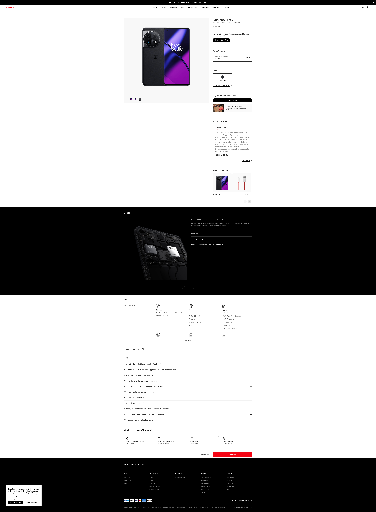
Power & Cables (154, 489)
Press (228, 489)
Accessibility (230, 486)
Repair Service (205, 489)
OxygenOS (230, 483)
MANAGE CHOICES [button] (15, 502)
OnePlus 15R (127, 480)
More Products (193, 7)
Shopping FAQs (205, 480)
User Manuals (205, 483)
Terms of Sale (192, 507)
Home (126, 464)
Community (230, 480)
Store (147, 7)
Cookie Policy (25, 491)
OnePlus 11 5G (134, 464)
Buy (143, 464)
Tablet (163, 7)
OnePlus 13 (127, 483)
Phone (155, 7)
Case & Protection (154, 486)
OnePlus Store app (206, 477)
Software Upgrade (206, 486)
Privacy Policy (128, 507)
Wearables (173, 7)
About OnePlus (231, 477)
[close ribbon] (373, 2)
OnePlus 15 (127, 477)
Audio (182, 7)
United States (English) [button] (241, 507)
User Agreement (181, 507)
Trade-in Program (180, 477)
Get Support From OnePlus (240, 500)
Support (226, 7)
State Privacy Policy (139, 507)
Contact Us (204, 492)
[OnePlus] (10, 7)
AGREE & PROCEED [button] (32, 502)
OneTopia (205, 7)
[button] (362, 7)
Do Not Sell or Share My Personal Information (161, 507)
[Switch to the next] (249, 201)
